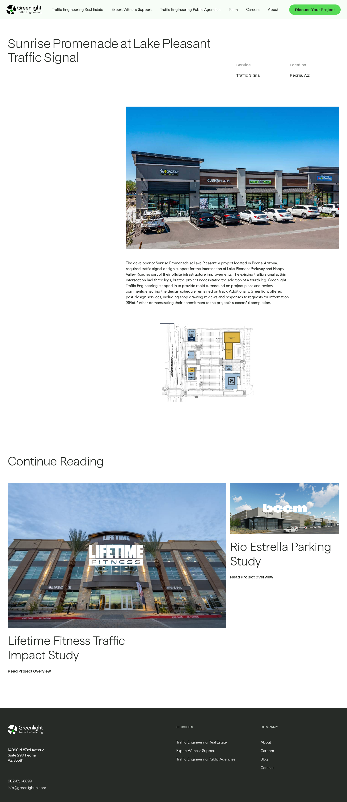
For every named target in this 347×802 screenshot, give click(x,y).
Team (233, 10)
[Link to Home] (23, 9)
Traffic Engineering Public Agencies (190, 10)
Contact (267, 768)
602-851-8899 (20, 781)
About (273, 10)
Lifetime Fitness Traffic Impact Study (66, 648)
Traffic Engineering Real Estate (77, 10)
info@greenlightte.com (27, 788)
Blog (264, 759)
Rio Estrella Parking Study (280, 554)
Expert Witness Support (132, 10)
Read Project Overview (29, 671)
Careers (252, 10)
